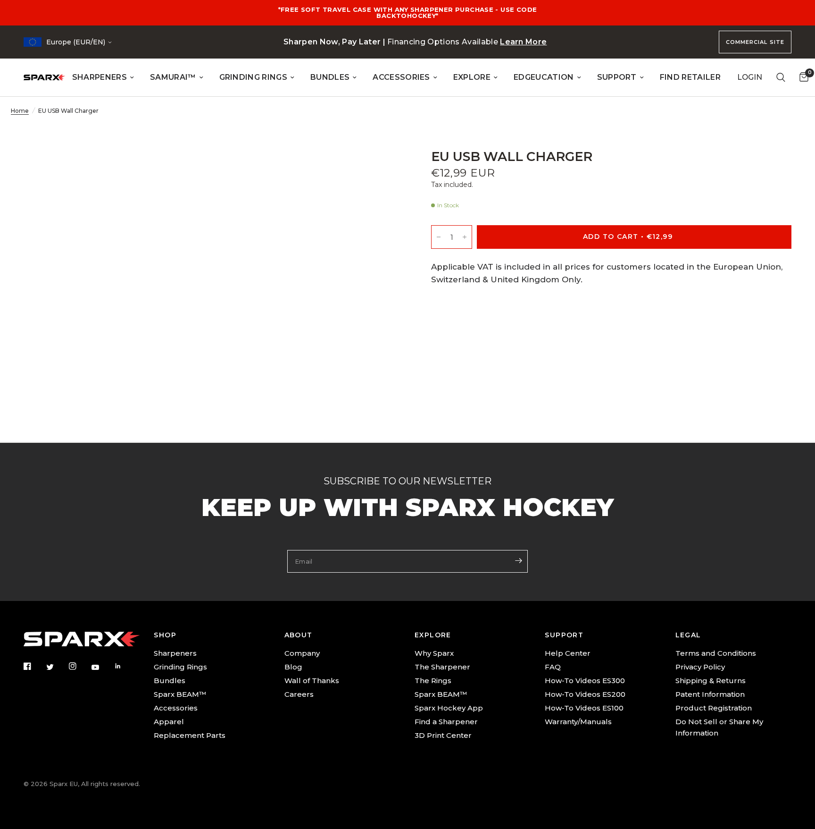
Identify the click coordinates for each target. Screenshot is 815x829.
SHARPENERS (99, 77)
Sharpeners (175, 653)
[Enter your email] (518, 560)
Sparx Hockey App (449, 707)
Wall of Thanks (311, 680)
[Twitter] (56, 667)
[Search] (781, 77)
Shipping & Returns (710, 680)
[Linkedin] (124, 666)
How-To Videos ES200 (585, 694)
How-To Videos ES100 (584, 707)
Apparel (169, 721)
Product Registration (713, 707)
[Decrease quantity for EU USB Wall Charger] (439, 237)
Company (302, 653)
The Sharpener (442, 666)
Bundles (169, 680)
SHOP (165, 635)
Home (20, 110)
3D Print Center (443, 735)
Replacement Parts (189, 735)
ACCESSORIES (401, 77)
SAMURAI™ (173, 77)
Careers (299, 694)
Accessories (176, 707)
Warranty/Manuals (578, 721)
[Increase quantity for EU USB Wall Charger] (464, 237)
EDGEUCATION (544, 77)
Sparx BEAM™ (180, 694)
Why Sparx (434, 653)
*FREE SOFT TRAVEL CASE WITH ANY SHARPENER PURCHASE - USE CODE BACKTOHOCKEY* (407, 12)
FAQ (553, 666)
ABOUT (298, 635)
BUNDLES (329, 77)
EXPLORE (472, 77)
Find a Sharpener (446, 721)
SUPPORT (617, 77)
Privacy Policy (700, 666)
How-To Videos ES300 (585, 680)
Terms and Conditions (715, 653)
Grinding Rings (180, 666)
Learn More (523, 41)
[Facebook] (34, 666)
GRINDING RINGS (253, 77)
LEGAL (688, 635)
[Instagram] (79, 666)
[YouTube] (101, 667)
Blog (293, 666)
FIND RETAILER (690, 77)
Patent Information (710, 694)
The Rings (433, 680)
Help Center (567, 653)
